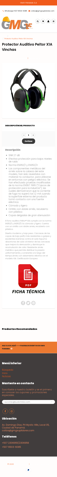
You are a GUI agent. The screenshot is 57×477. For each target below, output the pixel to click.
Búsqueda (7, 369)
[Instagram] (11, 411)
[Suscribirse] (52, 402)
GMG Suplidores (21, 464)
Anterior (23, 58)
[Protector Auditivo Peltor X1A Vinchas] (28, 90)
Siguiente (33, 58)
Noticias (6, 376)
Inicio (4, 36)
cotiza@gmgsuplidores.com (42, 11)
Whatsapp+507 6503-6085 (16, 11)
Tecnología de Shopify (40, 464)
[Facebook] (5, 411)
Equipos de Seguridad (18, 36)
